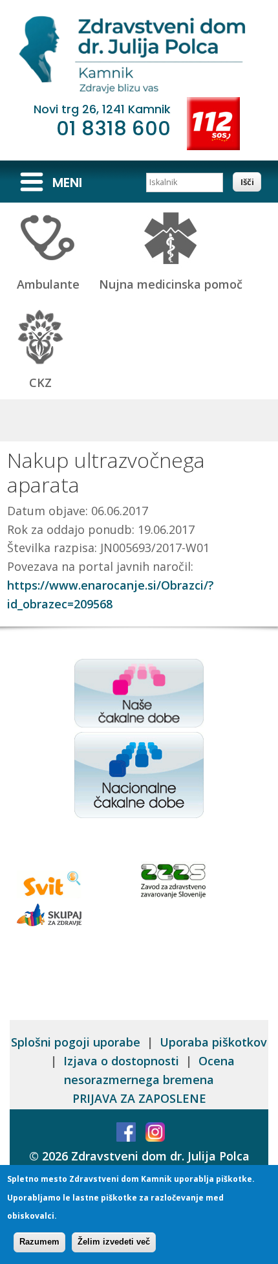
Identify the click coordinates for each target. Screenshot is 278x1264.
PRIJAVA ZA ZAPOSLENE (139, 1098)
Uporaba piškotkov (213, 1042)
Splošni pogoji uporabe (75, 1042)
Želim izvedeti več (114, 1242)
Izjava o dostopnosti (121, 1061)
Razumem (39, 1242)
